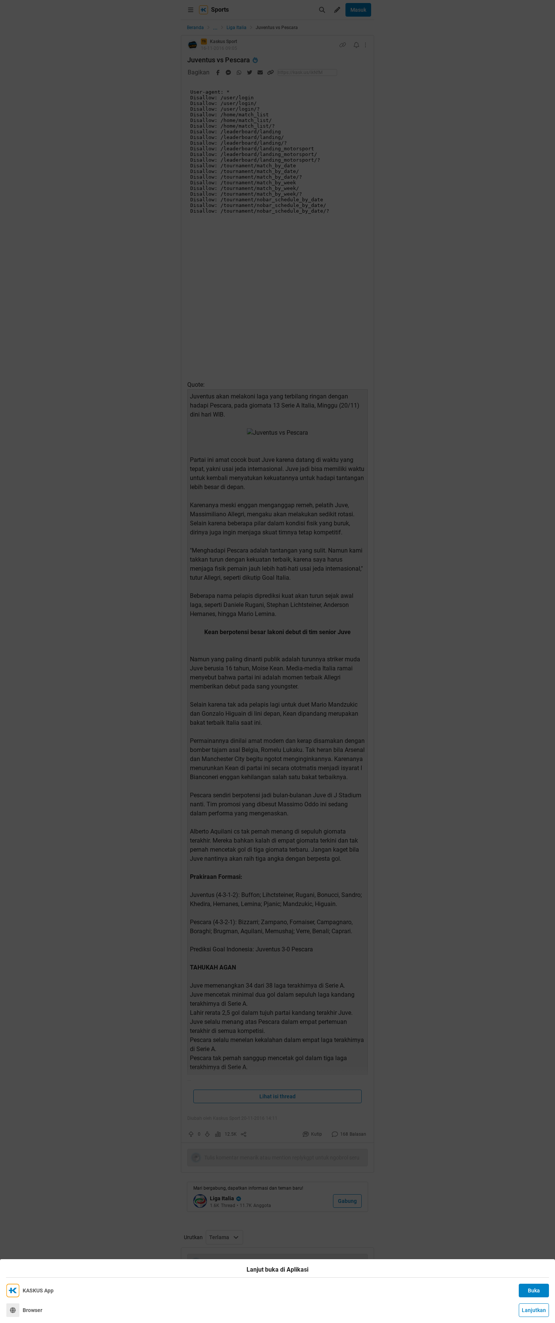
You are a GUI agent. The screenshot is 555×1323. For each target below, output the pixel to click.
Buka (534, 1290)
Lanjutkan (534, 1310)
